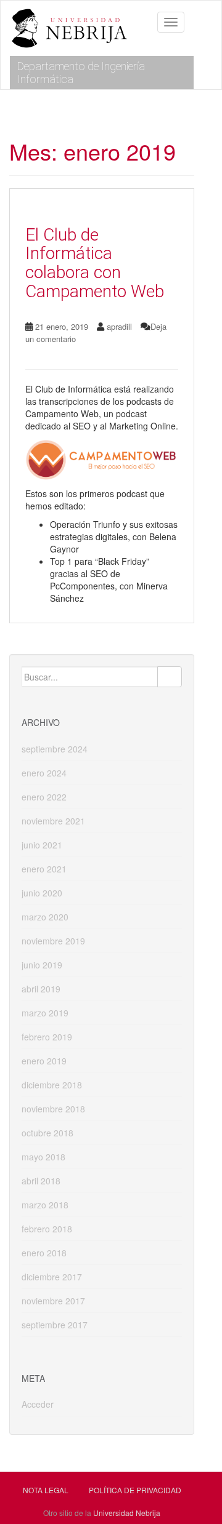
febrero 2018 (47, 1229)
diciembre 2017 (52, 1277)
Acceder (38, 1404)
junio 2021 (42, 845)
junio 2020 (42, 893)
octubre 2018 (47, 1133)
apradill (119, 326)
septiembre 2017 (55, 1325)
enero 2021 (44, 869)
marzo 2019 (45, 1013)
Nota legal (45, 1490)
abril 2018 (41, 1181)
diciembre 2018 (52, 1085)
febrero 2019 (47, 1037)
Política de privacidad (135, 1490)
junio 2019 (42, 965)
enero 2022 (44, 797)
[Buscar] (169, 676)
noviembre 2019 (53, 941)
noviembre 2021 (53, 821)
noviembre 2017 (53, 1301)
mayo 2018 (43, 1157)
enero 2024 (44, 773)
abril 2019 (41, 989)
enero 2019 (44, 1061)
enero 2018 (44, 1253)
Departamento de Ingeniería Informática (81, 73)
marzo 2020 (45, 917)
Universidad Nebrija (126, 1512)
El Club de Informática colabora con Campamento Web (94, 263)
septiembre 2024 (55, 749)
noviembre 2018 (53, 1109)
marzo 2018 (45, 1205)
